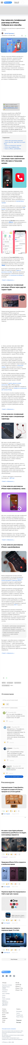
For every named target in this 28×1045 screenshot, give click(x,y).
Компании (4, 1018)
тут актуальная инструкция (16, 275)
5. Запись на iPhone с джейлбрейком (12, 148)
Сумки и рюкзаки (6, 999)
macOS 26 (18, 984)
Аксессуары (5, 1012)
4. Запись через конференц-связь (11, 147)
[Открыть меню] (2, 2)
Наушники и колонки (7, 985)
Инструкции (19, 1011)
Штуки (3, 997)
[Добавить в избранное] (22, 35)
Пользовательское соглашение (9, 1028)
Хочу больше (14, 959)
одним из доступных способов (11, 271)
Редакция (18, 1020)
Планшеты (4, 991)
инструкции (10, 682)
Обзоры (4, 982)
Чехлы (3, 995)
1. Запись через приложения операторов (13, 140)
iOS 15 (16, 604)
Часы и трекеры (6, 993)
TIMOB (3, 265)
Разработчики (19, 1015)
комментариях (14, 707)
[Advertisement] (13, 822)
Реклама (18, 1022)
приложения (17, 682)
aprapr (9, 727)
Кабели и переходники (5, 1001)
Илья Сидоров (6, 813)
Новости (4, 1011)
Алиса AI (5, 857)
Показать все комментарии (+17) (14, 776)
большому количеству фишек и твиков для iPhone (12, 579)
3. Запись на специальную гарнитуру (12, 145)
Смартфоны (5, 989)
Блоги (3, 1014)
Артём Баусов (6, 952)
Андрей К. (9, 766)
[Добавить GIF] (7, 704)
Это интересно (5, 685)
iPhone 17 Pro (19, 988)
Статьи (4, 1009)
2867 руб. (12, 478)
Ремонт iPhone (19, 1016)
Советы (18, 1009)
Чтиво (3, 1020)
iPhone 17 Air (19, 990)
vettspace (9, 748)
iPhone (3, 682)
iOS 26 (17, 982)
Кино (3, 1022)
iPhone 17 (18, 986)
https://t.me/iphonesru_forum (11, 107)
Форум (4, 1016)
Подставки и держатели (5, 1004)
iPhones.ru (5, 1042)
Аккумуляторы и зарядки (6, 987)
